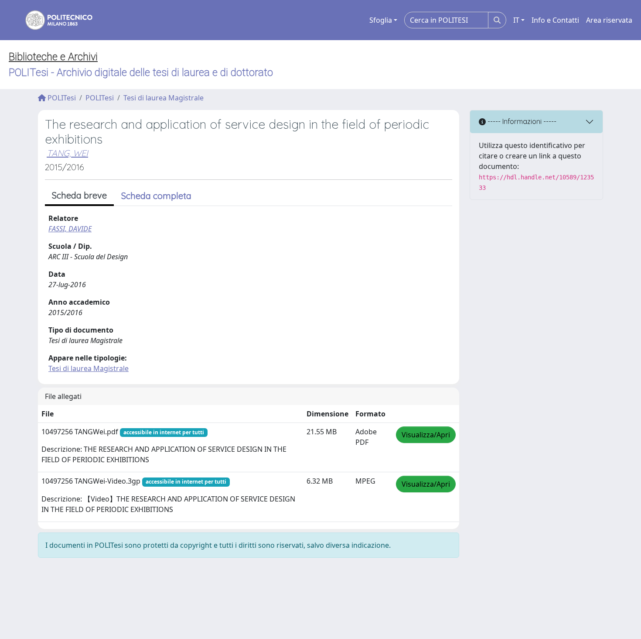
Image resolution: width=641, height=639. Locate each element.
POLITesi (61, 98)
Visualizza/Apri (426, 435)
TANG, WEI (67, 153)
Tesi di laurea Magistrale (163, 98)
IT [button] (516, 20)
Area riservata (609, 20)
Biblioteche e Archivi (53, 57)
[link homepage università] (53, 20)
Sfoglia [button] (380, 20)
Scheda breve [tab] (79, 195)
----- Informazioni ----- (521, 121)
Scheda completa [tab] (156, 195)
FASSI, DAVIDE (70, 229)
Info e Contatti (555, 20)
